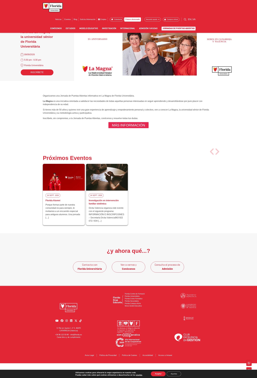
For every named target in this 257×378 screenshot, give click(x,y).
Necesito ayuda (152, 19)
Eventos (67, 19)
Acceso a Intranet (165, 355)
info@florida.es (76, 335)
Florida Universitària (33, 65)
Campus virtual (172, 19)
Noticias (58, 19)
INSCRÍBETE (37, 72)
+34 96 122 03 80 (62, 335)
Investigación (109, 28)
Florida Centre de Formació (135, 294)
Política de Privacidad (107, 355)
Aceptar (158, 374)
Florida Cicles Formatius (133, 299)
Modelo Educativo (88, 28)
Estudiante (118, 19)
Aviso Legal (89, 355)
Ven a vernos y (129, 267)
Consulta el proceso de (167, 267)
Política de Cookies (129, 355)
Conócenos (56, 28)
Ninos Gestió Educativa (133, 306)
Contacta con (90, 267)
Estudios (70, 28)
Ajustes (174, 374)
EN (190, 19)
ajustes (139, 375)
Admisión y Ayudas (148, 28)
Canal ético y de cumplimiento (68, 337)
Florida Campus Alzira (133, 303)
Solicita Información (87, 19)
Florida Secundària (132, 301)
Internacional (127, 28)
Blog (75, 19)
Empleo (103, 19)
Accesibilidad (148, 355)
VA (194, 19)
